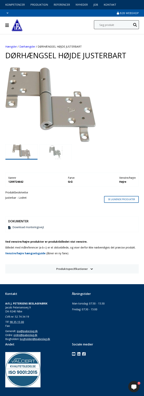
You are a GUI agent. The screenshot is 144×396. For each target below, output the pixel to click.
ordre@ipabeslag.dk (25, 335)
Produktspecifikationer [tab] (72, 269)
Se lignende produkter (121, 199)
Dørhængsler (27, 46)
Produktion (39, 4)
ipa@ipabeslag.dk (27, 331)
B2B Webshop (129, 13)
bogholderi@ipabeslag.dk (35, 339)
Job (95, 4)
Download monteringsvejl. (28, 227)
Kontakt (110, 4)
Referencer (62, 4)
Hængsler (11, 46)
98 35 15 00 (17, 322)
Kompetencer (15, 4)
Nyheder (82, 4)
